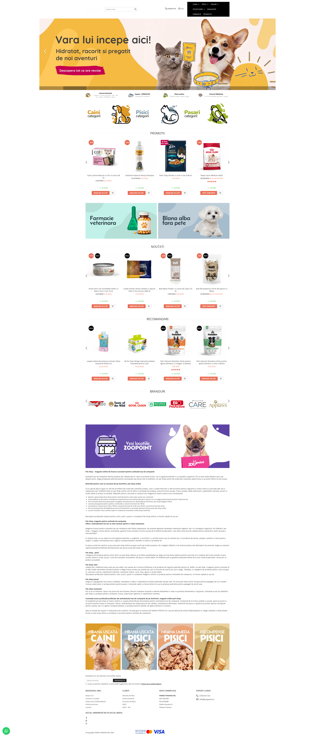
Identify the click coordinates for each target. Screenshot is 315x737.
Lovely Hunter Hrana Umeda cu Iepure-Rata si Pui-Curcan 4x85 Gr (140, 290)
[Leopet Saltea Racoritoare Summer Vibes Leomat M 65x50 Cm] (103, 342)
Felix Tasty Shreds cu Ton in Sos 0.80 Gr (175, 175)
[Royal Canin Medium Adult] (211, 156)
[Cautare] (135, 9)
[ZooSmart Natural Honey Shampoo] (139, 156)
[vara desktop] (157, 54)
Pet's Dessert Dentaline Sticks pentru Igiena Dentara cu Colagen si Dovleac (175, 362)
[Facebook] (86, 718)
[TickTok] (86, 720)
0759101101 (205, 695)
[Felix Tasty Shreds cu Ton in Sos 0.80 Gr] (175, 156)
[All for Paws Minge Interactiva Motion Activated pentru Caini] (139, 342)
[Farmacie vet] (121, 221)
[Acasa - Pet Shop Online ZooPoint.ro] (93, 9)
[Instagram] (86, 723)
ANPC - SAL (126, 707)
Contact (88, 707)
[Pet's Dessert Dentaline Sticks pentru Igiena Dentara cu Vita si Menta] (211, 342)
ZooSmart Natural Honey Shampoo (139, 175)
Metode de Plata (128, 695)
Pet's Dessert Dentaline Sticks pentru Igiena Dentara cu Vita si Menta (212, 362)
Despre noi (89, 695)
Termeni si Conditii (92, 698)
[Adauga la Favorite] (113, 193)
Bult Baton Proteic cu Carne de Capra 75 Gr (175, 290)
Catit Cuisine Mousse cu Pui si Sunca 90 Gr (103, 176)
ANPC (124, 704)
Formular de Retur (129, 701)
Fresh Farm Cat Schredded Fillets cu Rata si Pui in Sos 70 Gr (103, 290)
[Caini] (109, 113)
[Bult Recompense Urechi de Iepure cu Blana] (211, 269)
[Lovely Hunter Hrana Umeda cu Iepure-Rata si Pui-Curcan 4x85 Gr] (139, 269)
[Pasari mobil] (205, 113)
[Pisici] (157, 113)
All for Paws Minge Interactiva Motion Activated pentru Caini (139, 362)
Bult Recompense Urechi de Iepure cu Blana (211, 290)
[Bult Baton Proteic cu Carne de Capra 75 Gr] (175, 269)
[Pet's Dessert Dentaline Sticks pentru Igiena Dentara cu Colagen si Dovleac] (175, 342)
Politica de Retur (128, 698)
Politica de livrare (92, 704)
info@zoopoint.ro (206, 699)
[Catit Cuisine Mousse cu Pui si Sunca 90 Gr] (103, 156)
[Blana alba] (193, 221)
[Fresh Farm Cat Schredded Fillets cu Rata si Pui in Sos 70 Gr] (103, 269)
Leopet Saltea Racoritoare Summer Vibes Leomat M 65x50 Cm (103, 362)
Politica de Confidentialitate (151, 684)
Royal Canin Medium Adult (212, 175)
